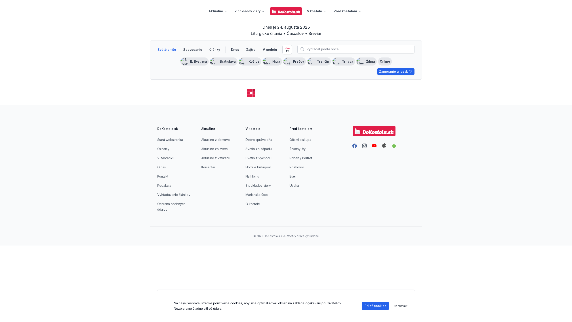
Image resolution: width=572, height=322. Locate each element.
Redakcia (164, 185)
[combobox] (355, 49)
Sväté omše (167, 49)
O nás (161, 167)
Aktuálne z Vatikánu (215, 158)
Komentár (208, 167)
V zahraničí (165, 158)
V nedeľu (270, 49)
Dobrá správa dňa (259, 140)
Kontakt (162, 176)
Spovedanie (192, 49)
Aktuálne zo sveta (214, 149)
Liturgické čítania (266, 33)
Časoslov (295, 33)
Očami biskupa (300, 140)
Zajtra (251, 49)
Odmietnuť (400, 306)
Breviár (314, 33)
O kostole (253, 204)
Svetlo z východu (258, 158)
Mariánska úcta (257, 195)
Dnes (235, 49)
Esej (293, 176)
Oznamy (163, 149)
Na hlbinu (252, 176)
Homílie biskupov (258, 167)
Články (214, 49)
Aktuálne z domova (215, 140)
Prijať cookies (375, 306)
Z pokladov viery (258, 185)
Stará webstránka (170, 140)
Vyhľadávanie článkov (173, 195)
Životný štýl (298, 149)
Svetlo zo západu (259, 149)
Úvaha (294, 185)
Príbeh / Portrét (301, 158)
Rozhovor (297, 167)
